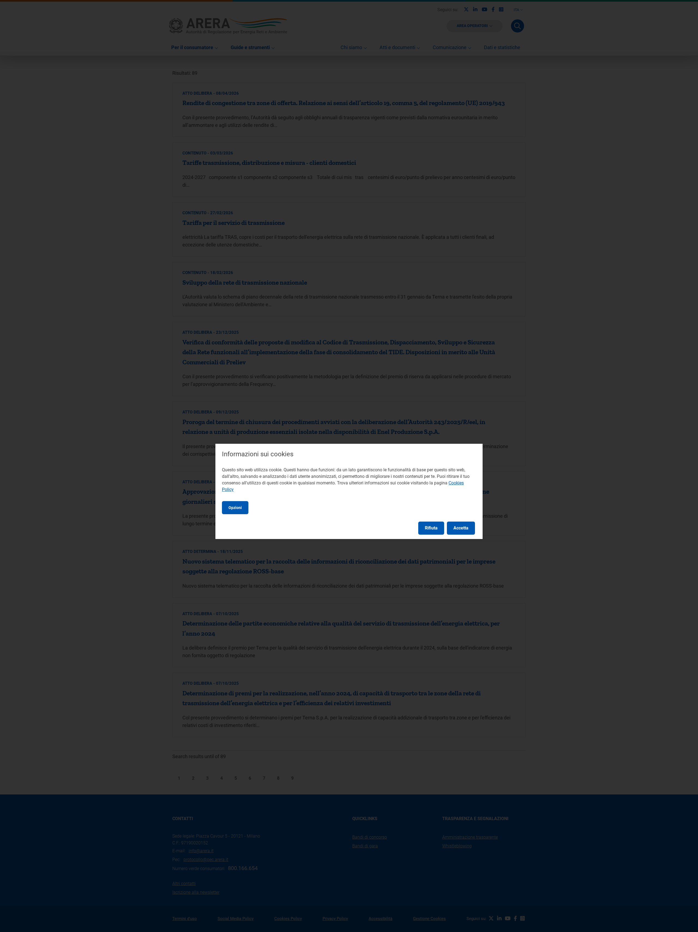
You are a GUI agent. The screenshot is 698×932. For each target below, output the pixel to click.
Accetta (460, 528)
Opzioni (235, 507)
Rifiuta (431, 528)
